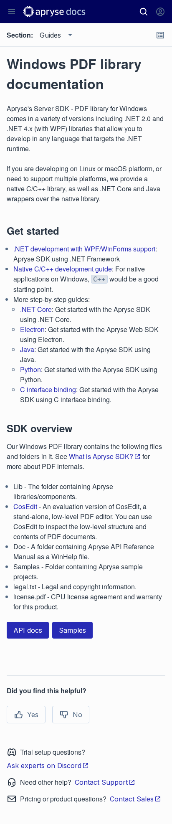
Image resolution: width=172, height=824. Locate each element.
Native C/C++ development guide (62, 269)
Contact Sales (132, 799)
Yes (32, 714)
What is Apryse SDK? (101, 456)
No (77, 714)
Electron (32, 329)
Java (27, 349)
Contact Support (101, 782)
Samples (72, 630)
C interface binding (48, 389)
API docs (27, 630)
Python (30, 369)
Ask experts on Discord (44, 765)
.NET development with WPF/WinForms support (84, 249)
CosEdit (25, 506)
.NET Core (36, 309)
